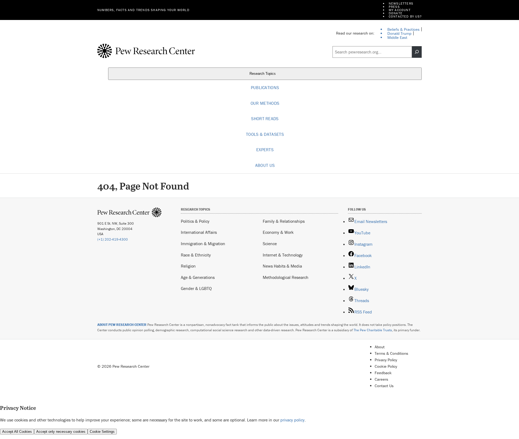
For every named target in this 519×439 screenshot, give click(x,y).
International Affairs (199, 232)
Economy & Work (278, 232)
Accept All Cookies (17, 432)
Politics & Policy (195, 221)
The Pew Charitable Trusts (373, 330)
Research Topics (263, 74)
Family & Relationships (284, 221)
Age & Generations (198, 277)
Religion (188, 266)
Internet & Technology (283, 255)
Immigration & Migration (203, 243)
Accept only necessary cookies (60, 432)
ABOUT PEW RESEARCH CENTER (122, 324)
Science (270, 243)
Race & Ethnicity (196, 255)
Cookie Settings (102, 432)
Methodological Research (285, 277)
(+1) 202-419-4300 (112, 239)
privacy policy (292, 420)
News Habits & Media (282, 266)
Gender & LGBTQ (196, 288)
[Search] (417, 52)
